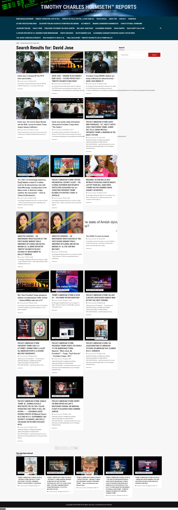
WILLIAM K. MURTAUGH (85, 28)
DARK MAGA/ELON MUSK (24, 19)
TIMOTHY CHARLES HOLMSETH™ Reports (88, 7)
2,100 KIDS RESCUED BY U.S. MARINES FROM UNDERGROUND (37, 33)
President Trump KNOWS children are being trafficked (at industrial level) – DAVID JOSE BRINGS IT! (100, 78)
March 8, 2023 (64, 252)
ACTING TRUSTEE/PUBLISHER (26, 24)
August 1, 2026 (67, 414)
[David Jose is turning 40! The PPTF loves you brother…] (32, 62)
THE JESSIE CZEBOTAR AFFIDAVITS (28, 38)
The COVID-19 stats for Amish (97, 236)
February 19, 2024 (103, 193)
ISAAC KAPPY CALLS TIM (135, 28)
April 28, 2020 (67, 83)
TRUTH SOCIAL (101, 19)
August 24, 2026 (92, 487)
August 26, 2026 (33, 485)
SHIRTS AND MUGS (66, 33)
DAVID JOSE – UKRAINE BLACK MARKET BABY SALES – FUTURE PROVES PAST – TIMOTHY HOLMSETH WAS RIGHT (67, 78)
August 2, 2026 (33, 427)
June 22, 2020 (102, 239)
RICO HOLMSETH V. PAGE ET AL (53, 38)
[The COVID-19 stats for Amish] (101, 222)
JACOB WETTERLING (23, 28)
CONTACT (122, 19)
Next (76, 448)
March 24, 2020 (33, 303)
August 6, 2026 (33, 356)
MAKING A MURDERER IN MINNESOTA (105, 24)
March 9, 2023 (30, 257)
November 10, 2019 (68, 129)
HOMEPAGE (132, 19)
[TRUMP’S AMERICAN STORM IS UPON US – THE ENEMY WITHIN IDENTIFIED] (66, 281)
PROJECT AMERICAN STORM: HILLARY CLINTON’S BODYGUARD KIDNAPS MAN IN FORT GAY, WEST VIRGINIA (100, 297)
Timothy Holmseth (23, 81)
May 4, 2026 (67, 198)
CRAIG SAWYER (119, 28)
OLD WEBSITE (85, 24)
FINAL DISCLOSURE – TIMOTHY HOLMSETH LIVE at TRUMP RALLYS (89, 38)
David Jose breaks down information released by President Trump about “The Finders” (66, 124)
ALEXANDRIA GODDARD (103, 28)
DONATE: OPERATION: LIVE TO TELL (48, 19)
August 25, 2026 (63, 491)
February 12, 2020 (34, 129)
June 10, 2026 (102, 137)
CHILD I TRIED (37, 28)
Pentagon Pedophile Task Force (95, 116)
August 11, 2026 (68, 300)
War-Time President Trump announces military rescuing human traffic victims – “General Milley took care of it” (32, 297)
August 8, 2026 (102, 303)
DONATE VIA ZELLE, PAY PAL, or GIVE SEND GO (78, 19)
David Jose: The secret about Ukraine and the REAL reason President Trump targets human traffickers (32, 124)
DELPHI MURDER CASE (83, 33)
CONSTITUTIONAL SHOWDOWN (131, 24)
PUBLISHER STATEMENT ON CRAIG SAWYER (59, 28)
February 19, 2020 (103, 83)
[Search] (160, 28)
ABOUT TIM (113, 19)
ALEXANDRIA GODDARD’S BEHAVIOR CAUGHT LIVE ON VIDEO (114, 33)
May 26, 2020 (33, 81)
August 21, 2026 (151, 485)
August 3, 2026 (67, 358)
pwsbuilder (21, 257)
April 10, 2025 (33, 198)
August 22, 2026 (122, 495)
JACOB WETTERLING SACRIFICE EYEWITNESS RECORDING (59, 24)
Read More (20, 88)
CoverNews (99, 504)
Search (121, 47)
